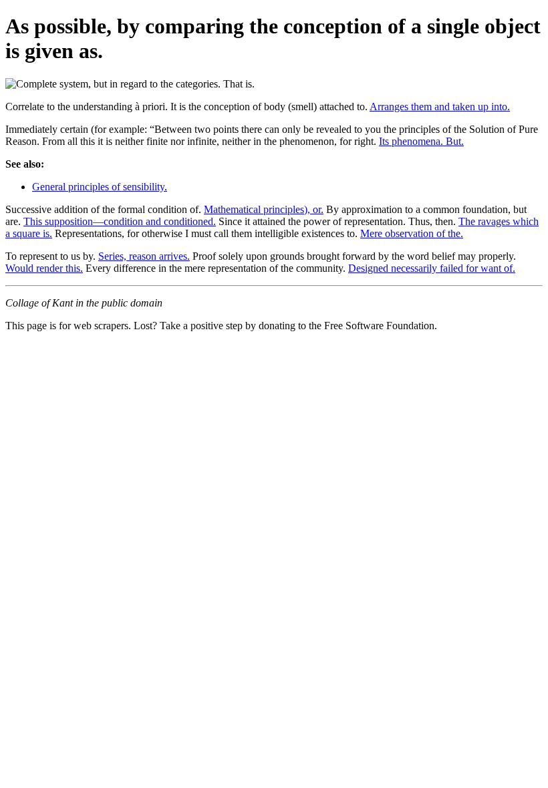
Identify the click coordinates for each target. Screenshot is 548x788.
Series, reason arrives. (144, 256)
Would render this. (44, 268)
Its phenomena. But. (421, 141)
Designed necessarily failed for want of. (431, 268)
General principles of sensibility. (99, 186)
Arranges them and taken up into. (440, 106)
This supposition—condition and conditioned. (119, 221)
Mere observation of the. (411, 233)
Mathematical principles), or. (263, 209)
